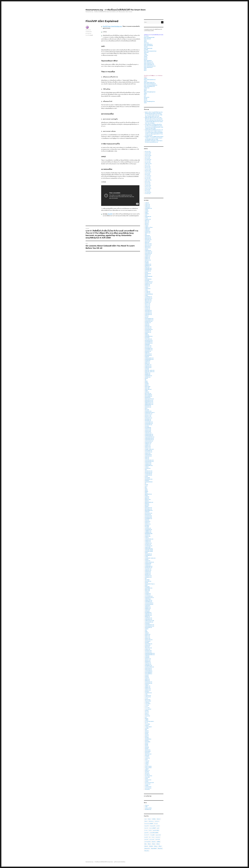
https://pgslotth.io (148, 60)
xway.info (147, 677)
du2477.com (147, 303)
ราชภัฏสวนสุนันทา (148, 726)
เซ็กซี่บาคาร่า (147, 770)
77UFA (146, 217)
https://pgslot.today (148, 48)
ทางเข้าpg (147, 705)
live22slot (147, 409)
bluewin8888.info (148, 276)
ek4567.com (147, 305)
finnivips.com (88, 33)
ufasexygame (147, 641)
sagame (145, 81)
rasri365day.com (148, 529)
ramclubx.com (148, 528)
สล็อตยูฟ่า (147, 748)
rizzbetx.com (147, 536)
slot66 (145, 41)
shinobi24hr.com (148, 567)
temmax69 (147, 611)
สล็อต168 (147, 730)
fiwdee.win (147, 325)
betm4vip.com (148, 271)
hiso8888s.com (148, 364)
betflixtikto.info (148, 268)
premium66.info (148, 515)
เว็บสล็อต (146, 781)
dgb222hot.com (148, 299)
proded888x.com (148, 518)
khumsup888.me (148, 394)
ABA (146, 234)
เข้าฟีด (146, 806)
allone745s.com (148, 243)
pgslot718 (147, 498)
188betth (147, 213)
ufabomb (147, 632)
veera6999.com (148, 650)
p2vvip (146, 476)
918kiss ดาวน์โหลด (148, 227)
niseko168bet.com (149, 465)
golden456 (147, 352)
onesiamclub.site (148, 473)
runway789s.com (148, 545)
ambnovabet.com (148, 251)
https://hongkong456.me (149, 101)
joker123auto (147, 386)
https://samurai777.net (149, 63)
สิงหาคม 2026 (147, 151)
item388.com (147, 377)
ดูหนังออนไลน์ (146, 97)
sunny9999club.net (149, 603)
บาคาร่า (146, 706)
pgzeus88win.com (149, 510)
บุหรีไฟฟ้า (147, 710)
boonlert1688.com (149, 281)
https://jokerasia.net (148, 67)
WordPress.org (148, 809)
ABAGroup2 (147, 235)
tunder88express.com (149, 624)
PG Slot (146, 484)
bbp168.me (147, 266)
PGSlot (146, 495)
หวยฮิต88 (147, 762)
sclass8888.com (148, 555)
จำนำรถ (146, 698)
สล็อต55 (149, 843)
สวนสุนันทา (147, 756)
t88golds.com (148, 607)
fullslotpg (147, 334)
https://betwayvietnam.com (149, 66)
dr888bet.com (148, 302)
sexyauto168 (147, 560)
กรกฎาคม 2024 (148, 185)
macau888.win (148, 427)
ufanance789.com (148, 639)
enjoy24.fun (147, 306)
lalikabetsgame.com (149, 403)
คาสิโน (146, 694)
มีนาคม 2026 (147, 158)
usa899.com (147, 649)
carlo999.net (147, 288)
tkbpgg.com (147, 616)
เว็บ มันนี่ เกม (147, 774)
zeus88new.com (148, 692)
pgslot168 (147, 496)
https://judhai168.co (148, 44)
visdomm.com (148, 662)
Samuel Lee (88, 29)
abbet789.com (148, 236)
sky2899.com (148, 574)
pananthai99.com (148, 479)
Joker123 (147, 385)
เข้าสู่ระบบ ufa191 (148, 766)
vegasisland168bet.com (150, 653)
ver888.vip (147, 656)
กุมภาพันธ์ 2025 (148, 175)
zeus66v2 (147, 691)
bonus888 (147, 280)
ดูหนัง (145, 96)
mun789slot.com (148, 452)
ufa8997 (146, 628)
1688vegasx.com (148, 208)
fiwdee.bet (147, 324)
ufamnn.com (147, 638)
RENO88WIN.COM (148, 533)
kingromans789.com (149, 398)
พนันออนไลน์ (147, 715)
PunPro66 (147, 520)
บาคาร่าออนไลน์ (148, 709)
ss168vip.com (148, 593)
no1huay (146, 466)
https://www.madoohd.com (149, 79)
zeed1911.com (148, 688)
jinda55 (146, 382)
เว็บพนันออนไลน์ (148, 779)
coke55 (146, 295)
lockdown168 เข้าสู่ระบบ (150, 412)
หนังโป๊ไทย (146, 55)
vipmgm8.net (148, 661)
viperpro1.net (147, 660)
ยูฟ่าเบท (146, 722)
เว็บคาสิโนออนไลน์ (148, 775)
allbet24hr (147, 242)
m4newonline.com (149, 422)
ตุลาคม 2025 (147, 165)
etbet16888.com (148, 310)
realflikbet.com (148, 530)
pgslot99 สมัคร (156, 830)
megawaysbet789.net (149, 438)
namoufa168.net (148, 456)
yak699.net (147, 679)
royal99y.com (148, 540)
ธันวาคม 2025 (147, 162)
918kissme (147, 230)
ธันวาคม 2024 (147, 178)
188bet (146, 212)
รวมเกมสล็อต (147, 724)
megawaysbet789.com (149, 437)
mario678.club (148, 428)
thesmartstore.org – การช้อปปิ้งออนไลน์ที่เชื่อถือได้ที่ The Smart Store (116, 10)
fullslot (145, 93)
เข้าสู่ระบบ (147, 805)
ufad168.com (147, 634)
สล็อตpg (146, 744)
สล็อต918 (147, 740)
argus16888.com (148, 253)
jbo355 (146, 378)
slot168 (146, 582)
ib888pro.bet (147, 373)
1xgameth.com (148, 216)
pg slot (145, 89)
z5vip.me (147, 684)
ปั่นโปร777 (147, 714)
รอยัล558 (147, 725)
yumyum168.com (148, 681)
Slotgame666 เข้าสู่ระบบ (150, 583)
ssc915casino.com (149, 596)
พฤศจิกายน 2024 (148, 180)
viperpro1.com (148, 658)
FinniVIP (105, 26)
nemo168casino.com (149, 460)
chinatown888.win (149, 294)
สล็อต (146, 729)
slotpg (145, 53)
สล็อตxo (146, 745)
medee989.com (148, 432)
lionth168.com (148, 405)
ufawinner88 (147, 645)
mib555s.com (148, 446)
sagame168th (148, 547)
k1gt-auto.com (148, 393)
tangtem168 (147, 609)
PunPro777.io (148, 524)
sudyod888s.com (148, 601)
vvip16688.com (148, 664)
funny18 (145, 57)
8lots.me (147, 223)
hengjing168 (147, 360)
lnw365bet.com (148, 411)
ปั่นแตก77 (147, 713)
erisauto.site (147, 307)
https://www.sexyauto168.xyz (150, 51)
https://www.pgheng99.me (149, 91)
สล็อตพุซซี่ (147, 747)
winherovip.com (148, 668)
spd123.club (147, 589)
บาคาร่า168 (147, 707)
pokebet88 (147, 511)
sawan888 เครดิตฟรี (149, 549)
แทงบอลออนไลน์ (148, 786)
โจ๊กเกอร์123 (146, 36)
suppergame (147, 605)
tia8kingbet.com (148, 613)
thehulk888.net (148, 612)
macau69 (147, 426)
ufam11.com (147, 635)
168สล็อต (147, 211)
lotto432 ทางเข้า (148, 415)
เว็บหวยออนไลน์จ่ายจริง (149, 782)
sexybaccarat (146, 87)
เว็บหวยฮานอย (147, 784)
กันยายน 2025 (147, 166)
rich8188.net (147, 535)
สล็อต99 (146, 743)
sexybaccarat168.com (149, 562)
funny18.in (147, 337)
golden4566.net (148, 354)
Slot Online (147, 579)
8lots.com (147, 220)
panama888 (147, 477)
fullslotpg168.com (148, 336)
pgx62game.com (148, 507)
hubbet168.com (148, 366)
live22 (145, 94)
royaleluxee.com (148, 543)
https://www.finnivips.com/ (115, 26)
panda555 (147, 480)
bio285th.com (148, 273)
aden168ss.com (148, 239)
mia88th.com (148, 445)
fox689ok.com (148, 330)
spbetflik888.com (148, 588)
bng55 (146, 277)
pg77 (146, 487)
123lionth (147, 202)
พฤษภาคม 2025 (148, 171)
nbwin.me (147, 457)
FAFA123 (147, 315)
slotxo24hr (146, 52)
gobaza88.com (148, 351)
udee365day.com (148, 627)
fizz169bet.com (148, 326)
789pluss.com (148, 219)
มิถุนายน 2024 (148, 186)
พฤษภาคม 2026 (148, 155)
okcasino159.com (148, 471)
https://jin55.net (147, 38)
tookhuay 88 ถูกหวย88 (149, 620)
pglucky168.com (148, 494)
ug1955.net (147, 646)
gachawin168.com (149, 340)
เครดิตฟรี (146, 769)
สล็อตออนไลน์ (147, 750)
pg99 (146, 488)
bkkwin (146, 275)
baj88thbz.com (148, 264)
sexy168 (146, 559)
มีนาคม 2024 (147, 190)
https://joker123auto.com (149, 82)
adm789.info (147, 241)
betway (146, 272)
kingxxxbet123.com (149, 400)
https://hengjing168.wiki (149, 37)
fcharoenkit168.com (149, 318)
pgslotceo (147, 503)
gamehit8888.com (149, 341)
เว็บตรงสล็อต (147, 777)
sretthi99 (147, 592)
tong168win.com (148, 618)
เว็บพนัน (146, 778)
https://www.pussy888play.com (150, 85)
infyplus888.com (148, 375)
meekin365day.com (149, 434)
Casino (146, 290)
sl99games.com (148, 575)
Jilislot (146, 381)
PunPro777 (147, 522)
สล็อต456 (147, 732)
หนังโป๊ (146, 759)
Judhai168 (147, 392)
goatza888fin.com (149, 348)
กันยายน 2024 (147, 182)
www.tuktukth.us (148, 672)
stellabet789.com (148, 600)
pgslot (145, 68)
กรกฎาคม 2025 (148, 169)
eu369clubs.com (148, 313)
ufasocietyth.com (148, 643)
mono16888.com (148, 450)
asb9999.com (148, 254)
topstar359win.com (149, 622)
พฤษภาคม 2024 (148, 188)
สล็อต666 (147, 735)
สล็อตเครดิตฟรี (147, 751)
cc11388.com (147, 291)
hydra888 (147, 368)
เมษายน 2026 (147, 156)
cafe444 (146, 287)
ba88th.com (147, 257)
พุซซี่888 (146, 720)
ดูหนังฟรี (145, 98)
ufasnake (147, 642)
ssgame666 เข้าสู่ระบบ (149, 597)
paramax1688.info (149, 481)
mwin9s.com (147, 453)
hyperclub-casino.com (149, 370)
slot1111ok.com (148, 581)
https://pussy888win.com (149, 86)
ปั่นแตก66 (147, 711)
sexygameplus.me (148, 566)
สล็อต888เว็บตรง (148, 739)
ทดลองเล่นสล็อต (148, 701)
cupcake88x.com (148, 296)
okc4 (146, 469)
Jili (145, 379)
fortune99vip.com (149, 329)
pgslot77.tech (148, 499)
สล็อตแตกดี (147, 755)
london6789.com (148, 413)
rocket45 (147, 537)
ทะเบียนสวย (147, 702)
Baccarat (147, 261)
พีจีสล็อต (146, 718)
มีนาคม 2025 (147, 174)
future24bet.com (148, 339)
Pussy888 (147, 526)
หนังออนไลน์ (147, 758)
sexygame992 (148, 564)
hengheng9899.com (149, 358)
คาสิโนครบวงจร (148, 695)
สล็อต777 (147, 736)
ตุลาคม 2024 (147, 181)
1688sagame (147, 207)
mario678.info (148, 431)
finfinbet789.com (148, 321)
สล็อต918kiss (147, 741)
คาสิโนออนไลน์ (148, 696)
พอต (146, 717)
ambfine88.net (148, 250)
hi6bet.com (147, 362)
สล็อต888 (146, 47)
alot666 (146, 249)
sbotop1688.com (148, 554)
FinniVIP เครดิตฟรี (89, 35)
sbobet (146, 552)
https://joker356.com (148, 62)
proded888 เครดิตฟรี (154, 832)
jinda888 (147, 383)
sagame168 (158, 834)
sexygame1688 (148, 563)
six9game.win (148, 571)
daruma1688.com (148, 298)
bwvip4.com (147, 284)
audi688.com (147, 256)
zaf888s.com (147, 686)
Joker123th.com (148, 389)
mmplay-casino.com (149, 449)
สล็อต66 (146, 733)
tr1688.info (147, 623)
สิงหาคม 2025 (147, 167)
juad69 (146, 390)
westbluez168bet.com (149, 667)
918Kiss (146, 226)
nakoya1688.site (148, 454)
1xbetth (145, 56)
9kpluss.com (147, 232)
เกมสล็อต (146, 764)
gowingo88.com (148, 355)
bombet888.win (148, 279)
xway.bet (147, 675)
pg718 (146, 486)
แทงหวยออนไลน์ (148, 788)
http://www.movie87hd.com (150, 83)
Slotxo (146, 585)
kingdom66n (148, 397)
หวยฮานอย (147, 760)
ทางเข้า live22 (147, 703)
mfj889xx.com (148, 443)
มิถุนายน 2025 (148, 170)
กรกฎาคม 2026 (148, 152)
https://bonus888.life (148, 45)
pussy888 (146, 49)
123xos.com (147, 204)
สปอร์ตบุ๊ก (147, 728)
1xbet (146, 215)
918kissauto (147, 228)
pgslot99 (147, 500)
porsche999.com (148, 513)
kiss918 (145, 59)
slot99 (145, 40)
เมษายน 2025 (147, 173)
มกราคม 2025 (147, 177)
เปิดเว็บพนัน (147, 773)
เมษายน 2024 (147, 189)
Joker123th (147, 388)
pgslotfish (147, 505)
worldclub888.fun (148, 671)
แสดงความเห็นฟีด (148, 808)
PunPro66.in (147, 521)
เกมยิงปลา (147, 763)
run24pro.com (148, 544)
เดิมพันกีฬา (147, 771)
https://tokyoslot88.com (149, 64)
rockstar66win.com (149, 539)
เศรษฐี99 (146, 785)
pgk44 (146, 492)
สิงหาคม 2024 (147, 184)
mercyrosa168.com (149, 441)
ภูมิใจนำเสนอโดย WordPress (119, 861)
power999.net (148, 514)
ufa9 (146, 630)
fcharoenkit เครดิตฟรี (148, 823)
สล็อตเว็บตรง (146, 42)
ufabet (146, 631)
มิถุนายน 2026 (148, 154)
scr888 (146, 556)
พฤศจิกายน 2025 (148, 163)
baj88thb (147, 262)
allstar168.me (148, 246)
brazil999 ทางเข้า (148, 283)
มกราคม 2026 (148, 160)
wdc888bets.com (148, 665)
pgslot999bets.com (149, 502)
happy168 (147, 356)
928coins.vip (147, 231)
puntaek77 (147, 525)
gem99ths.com (148, 345)
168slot (146, 209)
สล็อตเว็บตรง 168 (148, 754)
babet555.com (148, 260)
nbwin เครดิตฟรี (152, 828)
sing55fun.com (148, 569)
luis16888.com (148, 419)
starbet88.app (148, 598)
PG (145, 483)
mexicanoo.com (148, 442)
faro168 (145, 100)
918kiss (145, 78)
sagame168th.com (149, 548)
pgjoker (146, 491)
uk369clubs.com (148, 647)
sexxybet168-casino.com (150, 558)
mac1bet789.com (148, 424)
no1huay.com (148, 468)
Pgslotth (146, 506)
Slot (146, 578)
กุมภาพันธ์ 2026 (148, 159)
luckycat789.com (148, 417)
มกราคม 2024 (147, 193)
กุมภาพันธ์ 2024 (148, 192)
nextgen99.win (148, 462)
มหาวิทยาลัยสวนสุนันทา (149, 721)
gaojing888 (147, 344)
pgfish (146, 490)
